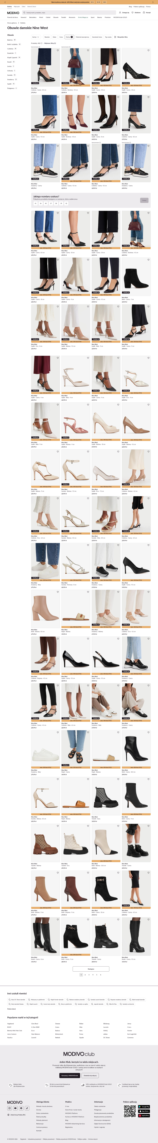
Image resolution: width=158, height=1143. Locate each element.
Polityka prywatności (48, 1139)
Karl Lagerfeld (131, 1034)
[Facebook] (21, 1108)
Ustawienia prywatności (34, 1139)
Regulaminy (69, 1127)
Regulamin (23, 1139)
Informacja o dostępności (102, 1120)
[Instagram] (9, 1108)
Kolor (54, 37)
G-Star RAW (35, 1027)
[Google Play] (144, 1107)
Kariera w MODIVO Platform (74, 1117)
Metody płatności (42, 1120)
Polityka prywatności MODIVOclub (66, 1139)
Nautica (9, 1037)
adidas (105, 1034)
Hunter (129, 1030)
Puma (81, 1034)
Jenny (129, 1023)
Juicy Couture (11, 1034)
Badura (57, 1030)
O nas (67, 1106)
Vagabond (10, 1023)
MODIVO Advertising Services (75, 1124)
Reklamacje (39, 1124)
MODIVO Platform (71, 1113)
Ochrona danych (93, 1139)
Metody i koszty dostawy (44, 1106)
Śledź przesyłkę (41, 1117)
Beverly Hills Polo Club (14, 1030)
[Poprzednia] (5, 2)
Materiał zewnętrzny (82, 37)
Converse (130, 1037)
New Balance (35, 1034)
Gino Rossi (34, 1023)
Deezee (57, 1023)
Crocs (129, 1027)
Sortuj (34, 37)
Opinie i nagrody (99, 1127)
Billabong (106, 1023)
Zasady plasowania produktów (104, 1113)
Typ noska (108, 37)
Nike (80, 1027)
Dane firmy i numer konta (73, 1110)
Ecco (32, 1030)
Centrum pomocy (41, 1127)
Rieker (81, 1023)
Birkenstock (59, 1034)
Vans (80, 1030)
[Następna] (153, 2)
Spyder (81, 1037)
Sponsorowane (34, 47)
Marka (69, 37)
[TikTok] (27, 1108)
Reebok (57, 1037)
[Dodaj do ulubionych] (58, 50)
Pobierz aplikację (139, 6)
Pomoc (148, 6)
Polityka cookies (82, 1139)
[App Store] (144, 1111)
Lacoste (105, 1027)
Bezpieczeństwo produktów (103, 1117)
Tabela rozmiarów (99, 1106)
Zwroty (38, 1110)
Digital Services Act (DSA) (102, 1124)
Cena (61, 37)
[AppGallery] (144, 1115)
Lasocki (33, 1037)
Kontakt (38, 1130)
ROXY (9, 1027)
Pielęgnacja (97, 1110)
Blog (130, 6)
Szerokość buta (97, 37)
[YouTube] (15, 1108)
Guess (57, 1027)
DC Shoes (106, 1037)
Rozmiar (47, 37)
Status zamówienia (42, 1113)
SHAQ (105, 1030)
